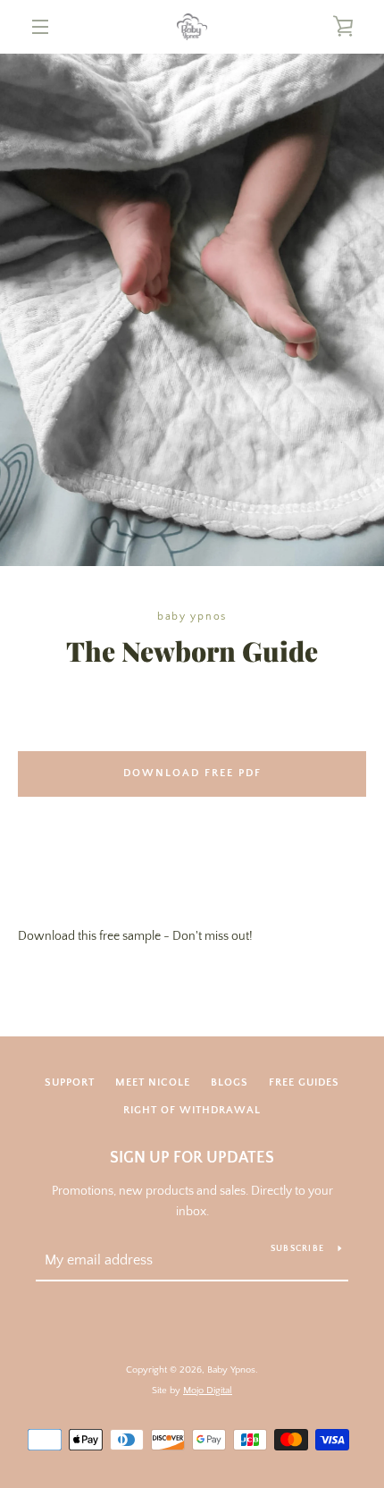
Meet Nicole (152, 1082)
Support (70, 1082)
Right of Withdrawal (192, 1110)
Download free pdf (192, 773)
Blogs (229, 1082)
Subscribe (297, 1249)
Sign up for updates (192, 1158)
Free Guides (304, 1082)
